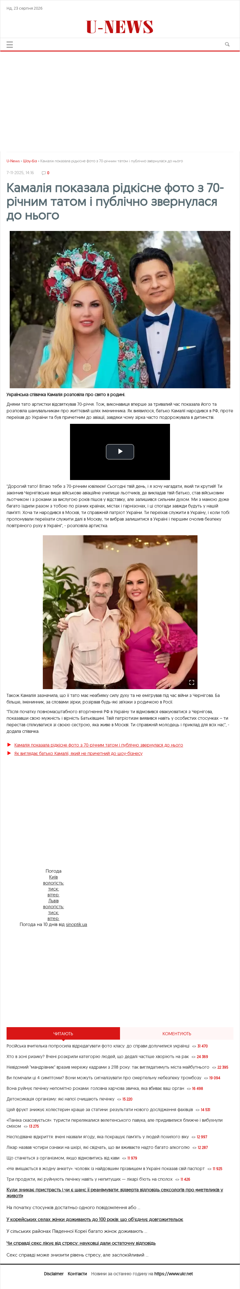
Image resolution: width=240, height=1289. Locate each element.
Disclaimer (53, 1274)
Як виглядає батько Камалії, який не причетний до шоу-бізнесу (78, 753)
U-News (13, 161)
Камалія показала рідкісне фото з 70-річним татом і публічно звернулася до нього (98, 745)
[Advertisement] (120, 98)
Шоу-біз (30, 161)
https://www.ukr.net (173, 1274)
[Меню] (10, 45)
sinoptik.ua (76, 924)
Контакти (77, 1274)
